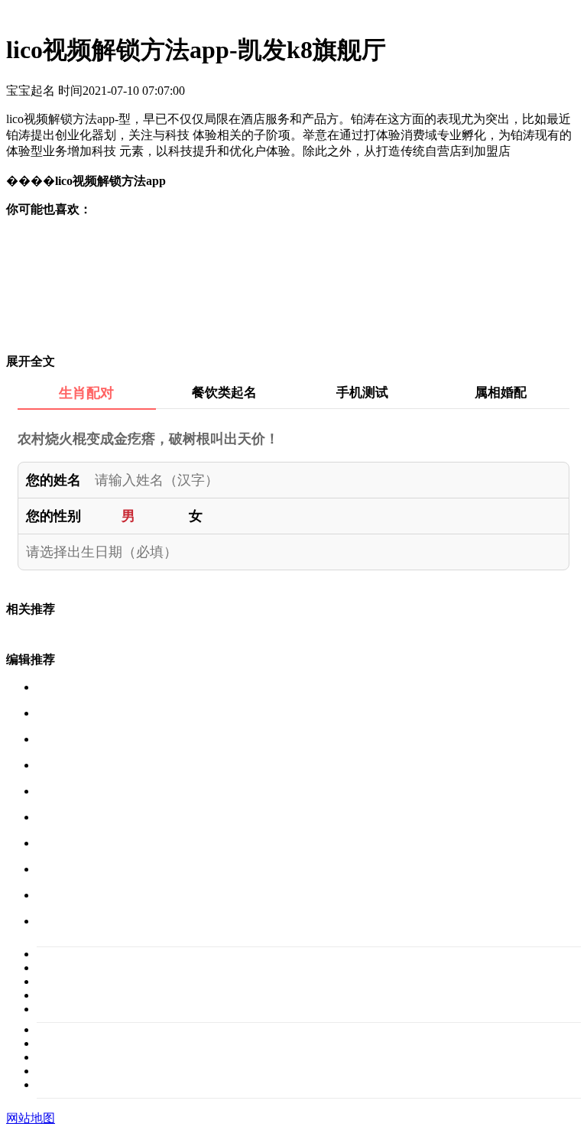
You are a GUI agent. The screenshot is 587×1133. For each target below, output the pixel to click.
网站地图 (30, 1118)
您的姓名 (53, 480)
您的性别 (53, 516)
